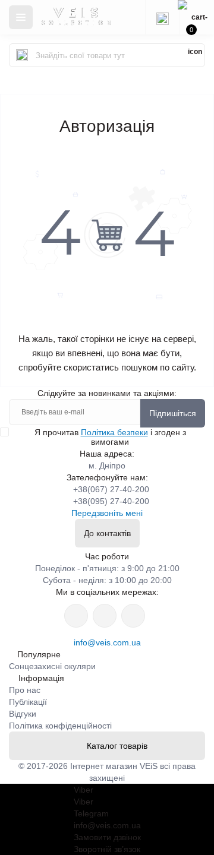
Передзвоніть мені (107, 513)
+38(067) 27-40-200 (111, 489)
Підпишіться (172, 413)
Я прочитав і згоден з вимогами (110, 437)
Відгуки (22, 713)
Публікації (28, 702)
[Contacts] (162, 17)
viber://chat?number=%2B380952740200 (133, 616)
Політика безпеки (114, 432)
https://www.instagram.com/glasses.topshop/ (76, 616)
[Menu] (21, 17)
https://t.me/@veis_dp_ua (105, 616)
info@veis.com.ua (107, 642)
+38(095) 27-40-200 (111, 501)
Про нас (24, 690)
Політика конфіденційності (60, 725)
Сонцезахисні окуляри (52, 666)
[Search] (22, 55)
